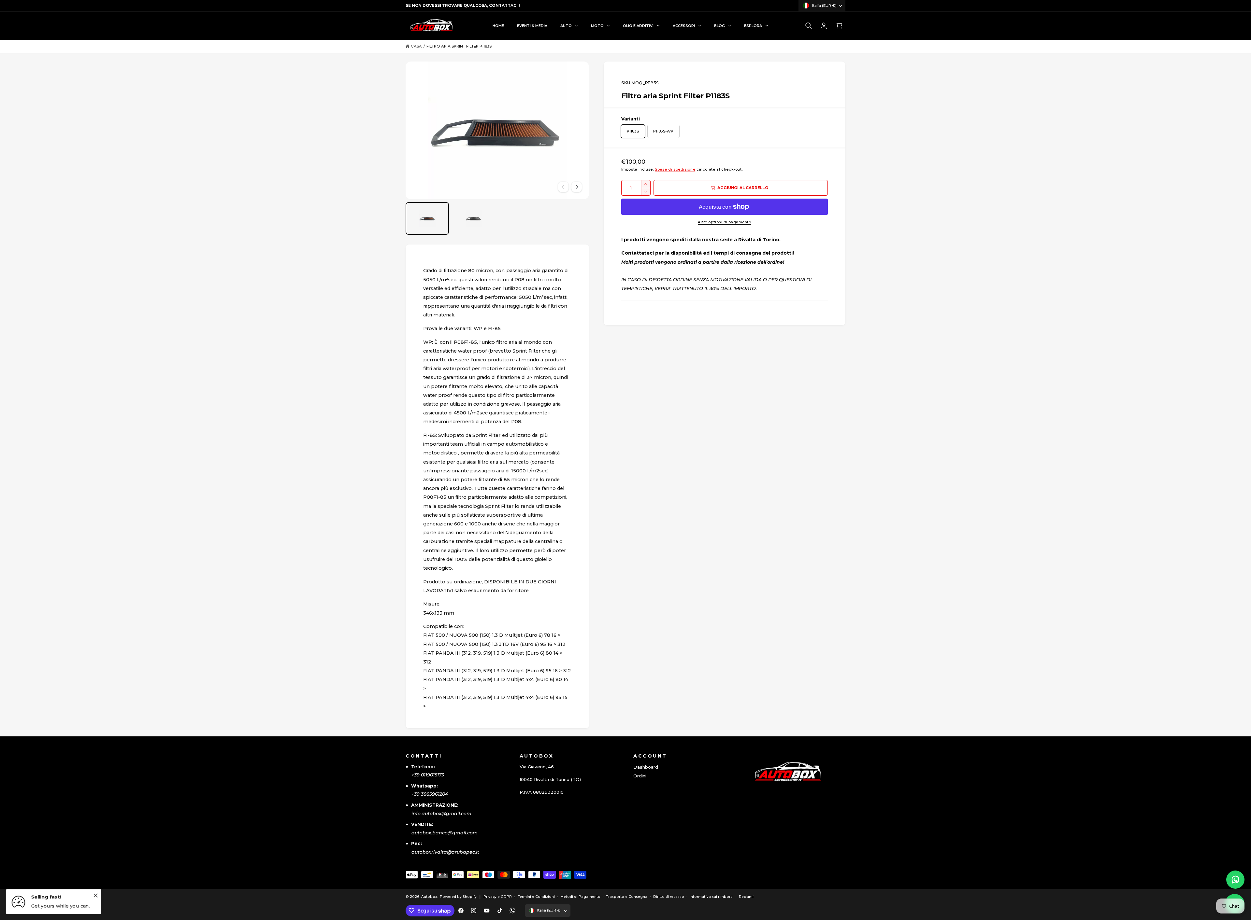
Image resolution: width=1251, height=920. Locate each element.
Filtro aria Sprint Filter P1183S (459, 46)
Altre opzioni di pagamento (724, 222)
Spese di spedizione (675, 169)
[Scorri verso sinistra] (563, 187)
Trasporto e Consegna (626, 897)
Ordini (639, 775)
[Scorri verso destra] (576, 187)
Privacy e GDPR (497, 897)
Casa (416, 46)
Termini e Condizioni (536, 897)
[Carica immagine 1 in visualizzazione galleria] (427, 218)
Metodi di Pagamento (580, 897)
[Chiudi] (95, 895)
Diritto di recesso (668, 897)
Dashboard (645, 767)
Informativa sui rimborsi (711, 897)
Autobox (429, 897)
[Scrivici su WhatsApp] (1235, 880)
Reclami (746, 897)
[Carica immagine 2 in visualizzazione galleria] (473, 218)
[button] (808, 26)
